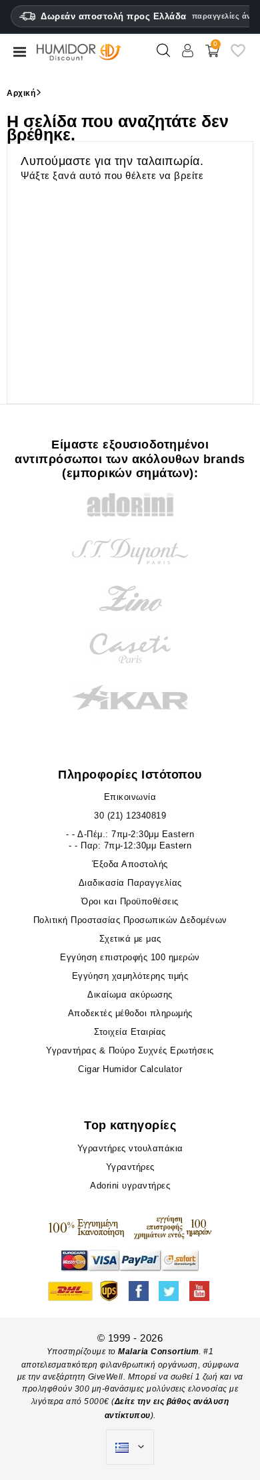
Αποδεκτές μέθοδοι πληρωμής (130, 1013)
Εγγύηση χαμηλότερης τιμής (130, 976)
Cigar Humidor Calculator (130, 1069)
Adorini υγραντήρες (130, 1186)
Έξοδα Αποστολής (130, 864)
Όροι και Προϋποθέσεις (130, 901)
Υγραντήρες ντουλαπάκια (130, 1148)
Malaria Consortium (158, 1351)
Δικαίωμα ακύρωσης (130, 995)
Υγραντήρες (130, 1167)
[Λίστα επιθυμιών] (238, 55)
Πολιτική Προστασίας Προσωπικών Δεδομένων (130, 920)
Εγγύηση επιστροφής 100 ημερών (130, 957)
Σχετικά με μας (130, 939)
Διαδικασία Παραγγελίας (130, 883)
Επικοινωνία (130, 797)
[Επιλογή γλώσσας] (130, 1447)
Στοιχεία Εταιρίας (130, 1032)
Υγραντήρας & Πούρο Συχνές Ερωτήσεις (130, 1050)
